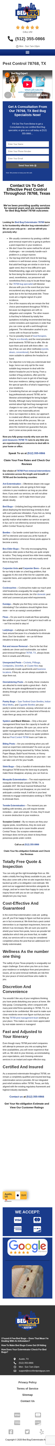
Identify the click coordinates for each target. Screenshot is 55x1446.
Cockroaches (9, 588)
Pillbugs (36, 662)
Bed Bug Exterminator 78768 (29, 222)
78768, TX (31, 653)
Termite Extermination (14, 805)
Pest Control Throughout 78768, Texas (27, 191)
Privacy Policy (27, 1382)
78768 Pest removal (27, 471)
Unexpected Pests (12, 662)
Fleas (5, 617)
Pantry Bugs (9, 701)
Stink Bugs (8, 766)
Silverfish (19, 666)
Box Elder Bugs (11, 549)
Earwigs (7, 604)
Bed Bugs (8, 506)
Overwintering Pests (13, 682)
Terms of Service (27, 1388)
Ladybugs (8, 630)
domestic (41, 594)
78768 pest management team (24, 1018)
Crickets (27, 662)
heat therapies (39, 336)
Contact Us (28, 1401)
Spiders (7, 721)
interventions (43, 471)
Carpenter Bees (31, 568)
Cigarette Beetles (27, 705)
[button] (28, 52)
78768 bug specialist (23, 284)
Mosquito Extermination (15, 779)
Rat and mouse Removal (15, 646)
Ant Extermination (12, 484)
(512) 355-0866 (36, 453)
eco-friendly (22, 339)
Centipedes (8, 666)
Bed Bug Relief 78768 (22, 210)
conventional (22, 352)
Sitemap (27, 1394)
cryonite (44, 349)
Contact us (16, 1096)
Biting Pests (9, 744)
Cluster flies (32, 666)
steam (12, 352)
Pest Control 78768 (19, 737)
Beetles (6, 532)
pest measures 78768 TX (15, 440)
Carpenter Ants (10, 568)
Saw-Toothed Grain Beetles (31, 701)
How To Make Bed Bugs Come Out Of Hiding (23, 1345)
